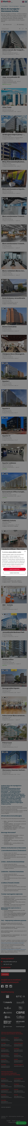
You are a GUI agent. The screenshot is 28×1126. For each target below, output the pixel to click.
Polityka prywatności (16, 566)
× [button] (24, 551)
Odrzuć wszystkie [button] (14, 573)
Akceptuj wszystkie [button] (14, 569)
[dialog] (14, 563)
